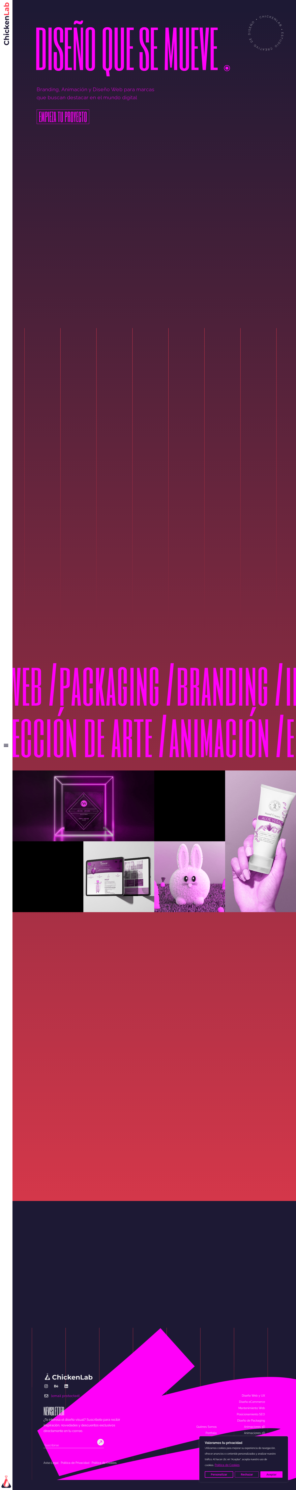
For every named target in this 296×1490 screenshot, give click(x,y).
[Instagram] (46, 1386)
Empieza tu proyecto (63, 116)
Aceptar (271, 1474)
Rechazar (247, 1474)
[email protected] (65, 1396)
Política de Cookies (227, 1465)
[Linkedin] (66, 1386)
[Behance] (56, 1386)
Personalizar (219, 1474)
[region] (243, 1459)
